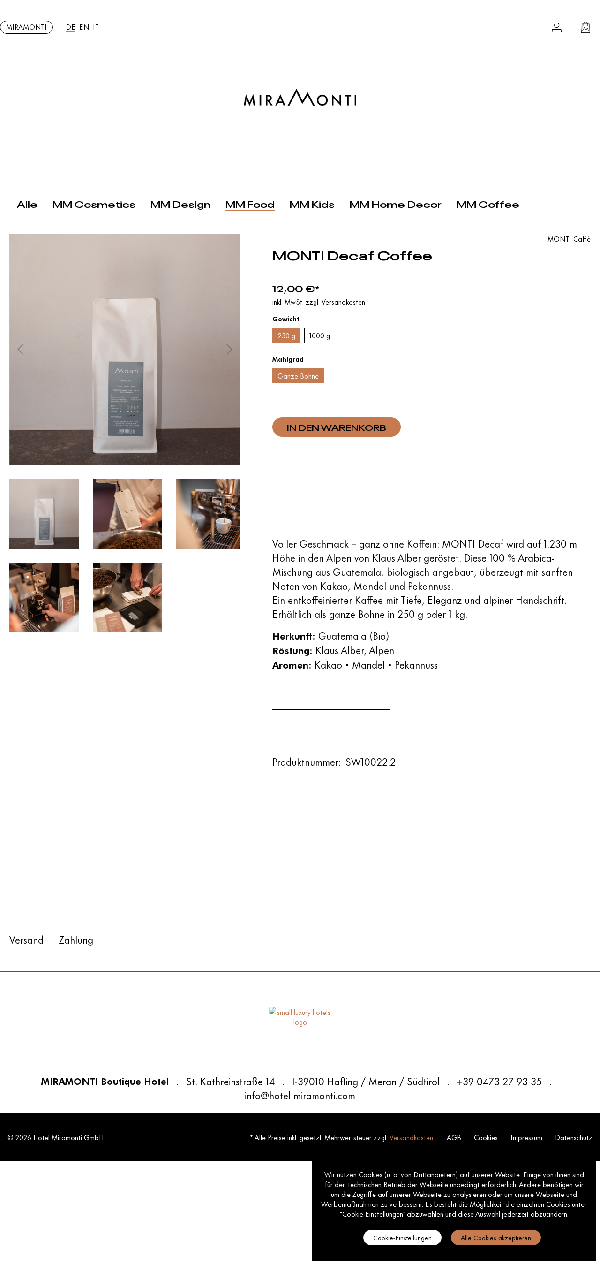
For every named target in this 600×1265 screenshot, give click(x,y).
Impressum (527, 1137)
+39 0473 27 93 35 (499, 1081)
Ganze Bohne (298, 375)
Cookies (487, 1137)
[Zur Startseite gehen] (300, 97)
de (70, 26)
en (84, 26)
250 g (286, 335)
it (96, 26)
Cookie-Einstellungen (402, 1237)
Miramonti (26, 26)
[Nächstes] (230, 349)
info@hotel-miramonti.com (300, 1095)
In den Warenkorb (336, 426)
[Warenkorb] (585, 27)
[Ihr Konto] (556, 27)
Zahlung (76, 939)
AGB (455, 1137)
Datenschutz (573, 1137)
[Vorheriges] (20, 349)
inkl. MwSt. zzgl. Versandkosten (318, 301)
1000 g (319, 335)
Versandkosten (411, 1137)
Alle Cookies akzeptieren (496, 1237)
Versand (26, 939)
